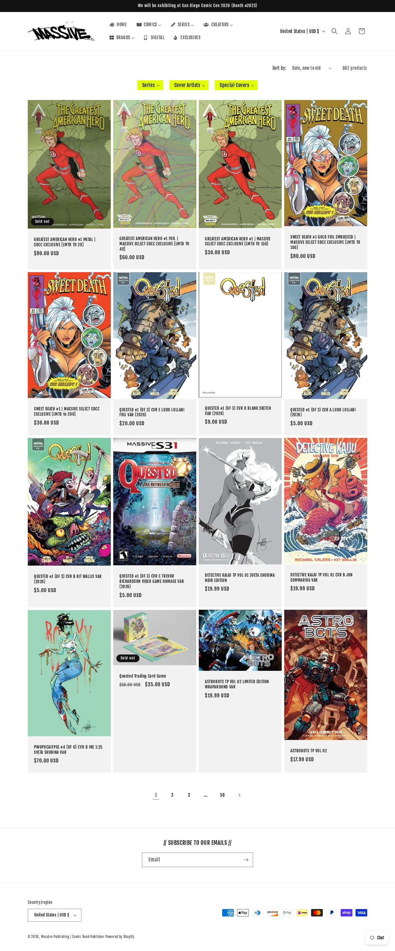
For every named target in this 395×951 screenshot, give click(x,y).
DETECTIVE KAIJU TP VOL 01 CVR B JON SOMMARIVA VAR (321, 577)
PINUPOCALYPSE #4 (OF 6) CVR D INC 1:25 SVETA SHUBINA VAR (68, 750)
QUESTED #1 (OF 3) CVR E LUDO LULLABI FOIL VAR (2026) (152, 412)
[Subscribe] (246, 860)
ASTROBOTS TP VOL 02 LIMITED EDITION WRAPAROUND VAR (237, 684)
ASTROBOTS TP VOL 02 (308, 751)
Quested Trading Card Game (142, 676)
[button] (334, 31)
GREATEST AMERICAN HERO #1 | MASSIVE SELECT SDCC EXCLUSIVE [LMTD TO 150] (238, 241)
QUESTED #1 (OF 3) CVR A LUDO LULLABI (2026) (323, 412)
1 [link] (156, 795)
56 (222, 795)
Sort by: (279, 68)
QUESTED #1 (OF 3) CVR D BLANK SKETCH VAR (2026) (238, 410)
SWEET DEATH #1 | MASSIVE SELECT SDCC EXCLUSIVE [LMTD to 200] (67, 411)
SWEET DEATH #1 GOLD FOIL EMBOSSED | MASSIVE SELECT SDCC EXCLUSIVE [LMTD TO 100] (325, 242)
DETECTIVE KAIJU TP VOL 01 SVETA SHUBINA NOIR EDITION (240, 578)
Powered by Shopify (120, 937)
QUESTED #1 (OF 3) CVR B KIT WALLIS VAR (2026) (68, 579)
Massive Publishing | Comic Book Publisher (73, 937)
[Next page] (239, 795)
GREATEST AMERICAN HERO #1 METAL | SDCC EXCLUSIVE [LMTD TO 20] (65, 242)
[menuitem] (117, 24)
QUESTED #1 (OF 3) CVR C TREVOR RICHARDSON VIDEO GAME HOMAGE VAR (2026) (151, 581)
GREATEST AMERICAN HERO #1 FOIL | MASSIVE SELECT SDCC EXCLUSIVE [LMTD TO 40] (154, 243)
